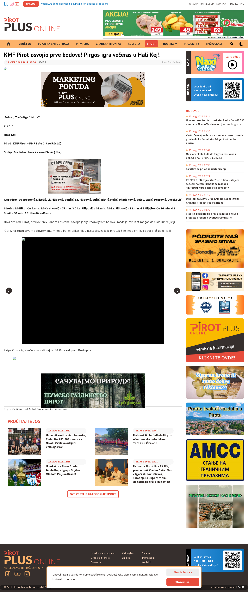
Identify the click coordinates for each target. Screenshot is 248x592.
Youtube (17, 4)
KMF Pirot (17, 409)
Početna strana (8, 43)
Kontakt (222, 4)
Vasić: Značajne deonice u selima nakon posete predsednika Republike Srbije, (86, 4)
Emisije (126, 558)
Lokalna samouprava (53, 44)
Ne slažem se (183, 572)
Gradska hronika (108, 44)
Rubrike (168, 44)
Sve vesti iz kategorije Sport (93, 494)
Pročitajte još (24, 421)
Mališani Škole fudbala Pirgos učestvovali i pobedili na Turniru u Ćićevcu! (152, 439)
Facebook (6, 4)
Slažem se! (182, 582)
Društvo (24, 44)
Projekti (190, 44)
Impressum (207, 4)
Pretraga (231, 43)
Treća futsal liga (45, 409)
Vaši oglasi (214, 44)
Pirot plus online (32, 24)
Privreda (82, 44)
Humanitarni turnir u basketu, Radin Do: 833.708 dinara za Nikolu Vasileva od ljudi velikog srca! (66, 441)
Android (232, 89)
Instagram (11, 4)
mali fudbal (30, 409)
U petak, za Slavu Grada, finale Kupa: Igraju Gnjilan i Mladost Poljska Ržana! (63, 470)
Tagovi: (8, 409)
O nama (193, 4)
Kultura (134, 44)
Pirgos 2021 (61, 409)
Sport (151, 44)
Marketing (237, 4)
